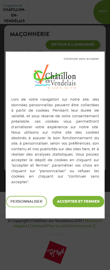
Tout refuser (81, 59)
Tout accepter (78, 201)
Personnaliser (26, 201)
